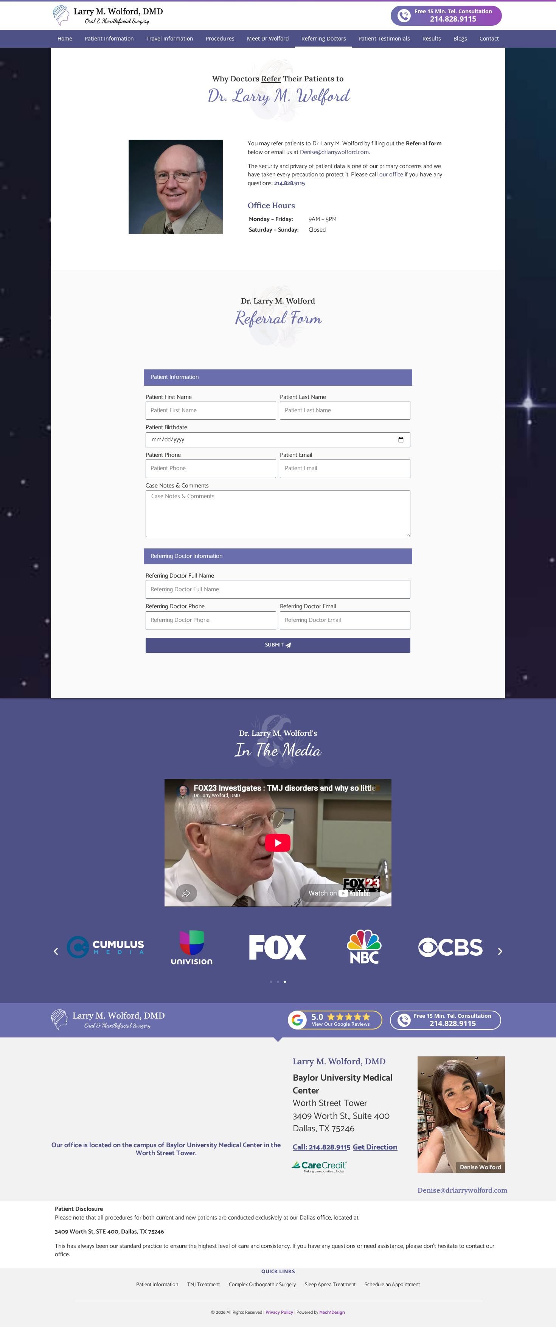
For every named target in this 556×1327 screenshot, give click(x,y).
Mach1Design (332, 1312)
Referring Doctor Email (308, 607)
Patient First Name (169, 397)
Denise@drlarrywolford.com (334, 152)
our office (391, 175)
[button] (56, 951)
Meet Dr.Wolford (268, 38)
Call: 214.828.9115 (321, 1147)
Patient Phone (163, 455)
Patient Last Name (303, 397)
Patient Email (296, 455)
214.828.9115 (289, 183)
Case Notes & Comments (177, 486)
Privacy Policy (279, 1312)
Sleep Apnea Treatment (330, 1284)
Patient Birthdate (166, 428)
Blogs (460, 38)
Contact (489, 38)
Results (431, 38)
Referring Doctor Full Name (180, 576)
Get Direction (375, 1147)
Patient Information (109, 38)
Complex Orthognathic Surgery (262, 1284)
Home (64, 38)
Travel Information (169, 38)
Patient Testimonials (384, 38)
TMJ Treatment (203, 1284)
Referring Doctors (323, 38)
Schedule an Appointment (392, 1284)
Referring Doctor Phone (175, 607)
